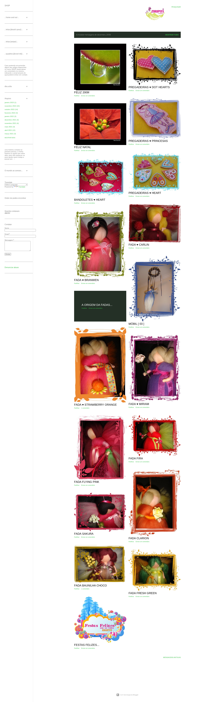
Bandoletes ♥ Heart (89, 199)
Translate (21, 187)
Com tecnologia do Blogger (129, 695)
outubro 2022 (11, 109)
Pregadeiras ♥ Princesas (148, 140)
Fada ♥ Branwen (86, 280)
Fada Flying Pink (86, 481)
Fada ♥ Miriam (139, 404)
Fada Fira (136, 458)
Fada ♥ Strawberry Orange (95, 404)
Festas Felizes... (86, 644)
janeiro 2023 (10, 102)
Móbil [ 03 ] (136, 323)
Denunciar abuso (12, 267)
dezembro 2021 (11, 120)
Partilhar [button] (76, 96)
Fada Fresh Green (143, 593)
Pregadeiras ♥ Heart (145, 192)
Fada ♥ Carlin (139, 244)
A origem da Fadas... (97, 304)
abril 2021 (10, 130)
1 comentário (85, 408)
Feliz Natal (82, 147)
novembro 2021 (11, 123)
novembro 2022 (12, 106)
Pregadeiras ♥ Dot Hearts (149, 87)
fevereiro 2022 (11, 113)
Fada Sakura (83, 533)
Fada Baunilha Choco (90, 585)
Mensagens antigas (172, 657)
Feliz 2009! (81, 92)
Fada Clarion (139, 538)
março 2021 (10, 134)
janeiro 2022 (10, 116)
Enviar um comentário (88, 96)
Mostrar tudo (172, 35)
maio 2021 (9, 127)
